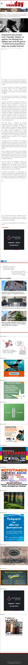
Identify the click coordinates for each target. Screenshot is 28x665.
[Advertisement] (14, 65)
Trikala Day (18, 653)
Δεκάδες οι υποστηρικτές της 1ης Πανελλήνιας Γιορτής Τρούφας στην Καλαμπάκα (9, 267)
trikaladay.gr (2, 14)
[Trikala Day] (14, 3)
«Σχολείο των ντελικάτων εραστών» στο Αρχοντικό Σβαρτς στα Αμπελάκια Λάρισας (13, 293)
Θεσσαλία (8, 14)
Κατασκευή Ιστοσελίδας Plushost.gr (14, 651)
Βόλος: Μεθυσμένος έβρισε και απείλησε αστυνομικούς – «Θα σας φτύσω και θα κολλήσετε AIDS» (18, 273)
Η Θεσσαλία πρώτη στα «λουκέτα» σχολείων (13, 308)
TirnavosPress (4, 227)
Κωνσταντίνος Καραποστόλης (8, 48)
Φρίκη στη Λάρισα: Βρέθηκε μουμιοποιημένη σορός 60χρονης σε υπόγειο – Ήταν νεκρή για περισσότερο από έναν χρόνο (13, 324)
